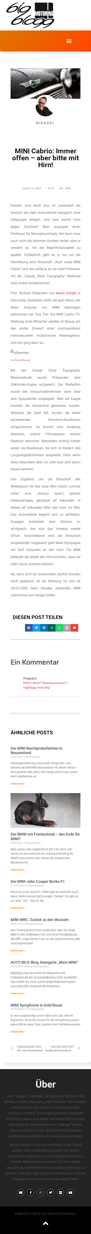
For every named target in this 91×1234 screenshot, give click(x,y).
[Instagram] (40, 1192)
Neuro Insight (66, 293)
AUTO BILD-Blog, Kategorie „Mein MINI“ (44, 962)
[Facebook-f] (30, 1192)
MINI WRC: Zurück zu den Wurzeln (40, 919)
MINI (68, 188)
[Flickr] (60, 1192)
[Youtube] (70, 1192)
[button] (69, 41)
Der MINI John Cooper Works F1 (38, 881)
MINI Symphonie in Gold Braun (36, 1005)
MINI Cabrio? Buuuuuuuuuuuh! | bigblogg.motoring (45, 685)
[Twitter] (50, 1192)
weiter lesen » (18, 783)
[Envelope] (20, 1192)
